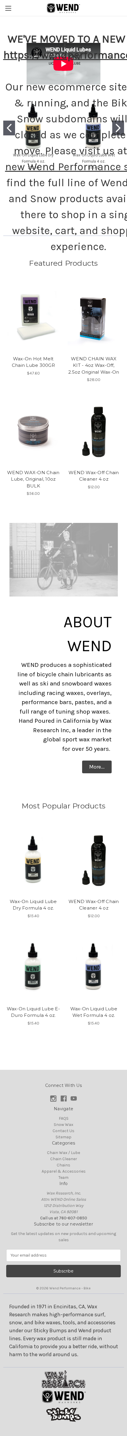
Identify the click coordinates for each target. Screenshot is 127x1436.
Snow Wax (63, 1124)
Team (63, 1177)
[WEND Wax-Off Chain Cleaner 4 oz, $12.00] (94, 430)
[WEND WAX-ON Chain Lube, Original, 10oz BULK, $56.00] (33, 430)
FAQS (64, 1118)
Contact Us (63, 1130)
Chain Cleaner (63, 1158)
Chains (63, 1165)
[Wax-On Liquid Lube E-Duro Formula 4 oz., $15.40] (33, 966)
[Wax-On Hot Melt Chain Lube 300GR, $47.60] (33, 316)
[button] (97, 767)
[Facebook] (64, 1098)
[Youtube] (74, 1098)
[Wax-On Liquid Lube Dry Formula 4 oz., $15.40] (33, 859)
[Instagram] (53, 1098)
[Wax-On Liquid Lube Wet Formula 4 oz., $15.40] (94, 966)
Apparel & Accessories (64, 1171)
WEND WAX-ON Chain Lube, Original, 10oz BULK (33, 479)
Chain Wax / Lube (63, 1152)
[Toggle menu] (8, 8)
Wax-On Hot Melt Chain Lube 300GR (33, 362)
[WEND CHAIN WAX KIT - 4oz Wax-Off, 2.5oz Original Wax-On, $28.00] (94, 316)
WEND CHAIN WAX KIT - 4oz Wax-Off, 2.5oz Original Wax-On (93, 365)
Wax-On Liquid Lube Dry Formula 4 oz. (33, 905)
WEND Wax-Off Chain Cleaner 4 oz (94, 476)
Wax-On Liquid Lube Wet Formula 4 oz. (94, 1012)
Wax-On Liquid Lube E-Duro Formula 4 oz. (33, 1012)
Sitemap (63, 1137)
